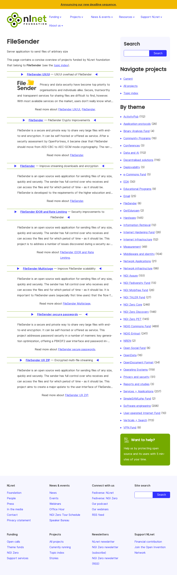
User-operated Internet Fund (141, 413)
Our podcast (100, 503)
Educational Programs (137, 189)
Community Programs (137, 138)
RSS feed (98, 514)
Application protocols (137, 124)
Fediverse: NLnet (103, 492)
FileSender (88, 109)
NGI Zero (13, 552)
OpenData (130, 355)
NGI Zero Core (132, 304)
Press (10, 503)
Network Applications (137, 261)
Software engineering (137, 405)
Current (128, 78)
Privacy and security (136, 377)
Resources (125, 17)
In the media (15, 509)
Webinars (55, 503)
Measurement (132, 246)
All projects (130, 86)
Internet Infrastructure (137, 239)
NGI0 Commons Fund (137, 326)
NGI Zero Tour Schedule (64, 514)
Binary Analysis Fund (136, 131)
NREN (127, 340)
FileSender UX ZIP (76, 395)
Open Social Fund (134, 348)
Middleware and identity (139, 254)
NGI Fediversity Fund (136, 283)
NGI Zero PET (132, 319)
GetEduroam (131, 210)
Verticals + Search (135, 420)
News (53, 492)
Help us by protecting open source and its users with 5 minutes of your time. (144, 449)
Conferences (131, 145)
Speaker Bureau (59, 520)
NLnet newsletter (103, 541)
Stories (53, 558)
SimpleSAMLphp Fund (137, 398)
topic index (61, 65)
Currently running (60, 547)
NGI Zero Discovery (136, 311)
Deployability (131, 167)
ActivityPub (130, 116)
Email (126, 196)
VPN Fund (129, 427)
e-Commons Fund (134, 174)
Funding (54, 17)
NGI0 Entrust (131, 333)
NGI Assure (130, 275)
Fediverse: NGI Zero (105, 498)
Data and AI (131, 152)
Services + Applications (138, 391)
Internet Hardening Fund (139, 232)
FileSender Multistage (76, 303)
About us (55, 25)
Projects (75, 17)
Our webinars (100, 509)
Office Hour (56, 509)
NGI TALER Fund (134, 297)
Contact (12, 514)
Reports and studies (136, 384)
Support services (17, 558)
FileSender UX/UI (69, 109)
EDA (126, 181)
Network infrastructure (137, 268)
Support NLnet (150, 17)
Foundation (14, 492)
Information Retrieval (137, 225)
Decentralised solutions (138, 160)
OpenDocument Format (138, 362)
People (11, 498)
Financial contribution (148, 541)
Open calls (13, 541)
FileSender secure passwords (76, 349)
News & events (100, 17)
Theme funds (15, 547)
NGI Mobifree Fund (135, 290)
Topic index (130, 93)
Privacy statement (19, 520)
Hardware (129, 217)
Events (53, 498)
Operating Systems (135, 369)
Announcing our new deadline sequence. (89, 4)
